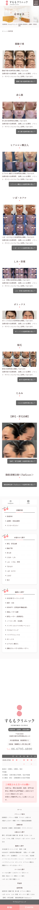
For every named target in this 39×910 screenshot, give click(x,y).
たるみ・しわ (11, 557)
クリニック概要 (13, 817)
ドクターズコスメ (12, 525)
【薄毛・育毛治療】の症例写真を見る (21, 461)
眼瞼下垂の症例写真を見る (25, 81)
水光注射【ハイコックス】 (15, 598)
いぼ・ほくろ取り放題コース (11, 879)
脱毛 (23, 876)
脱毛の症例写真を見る (26, 380)
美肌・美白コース (7, 876)
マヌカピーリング (12, 630)
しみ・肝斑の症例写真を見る (24, 291)
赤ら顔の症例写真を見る (26, 131)
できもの (10, 566)
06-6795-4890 (19, 749)
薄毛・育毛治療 (12, 544)
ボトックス (10, 639)
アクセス (21, 817)
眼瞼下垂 (10, 548)
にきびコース (16, 873)
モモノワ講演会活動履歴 (24, 821)
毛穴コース (25, 873)
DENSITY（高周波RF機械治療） (17, 607)
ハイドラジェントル (13, 635)
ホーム (19, 809)
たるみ (32, 894)
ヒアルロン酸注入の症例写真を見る (22, 184)
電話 (10, 907)
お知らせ (28, 817)
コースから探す (6, 873)
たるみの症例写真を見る (26, 403)
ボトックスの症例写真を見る (24, 331)
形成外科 (10, 516)
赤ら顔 (9, 553)
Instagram (10, 503)
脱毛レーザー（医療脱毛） (15, 616)
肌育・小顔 (10, 603)
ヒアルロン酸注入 (12, 644)
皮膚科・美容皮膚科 (13, 521)
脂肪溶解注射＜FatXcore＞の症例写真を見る (19, 484)
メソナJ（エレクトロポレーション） (19, 625)
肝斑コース (17, 876)
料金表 (19, 883)
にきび (9, 575)
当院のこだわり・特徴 (8, 821)
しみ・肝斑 (14, 894)
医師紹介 (4, 817)
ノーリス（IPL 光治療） (15, 621)
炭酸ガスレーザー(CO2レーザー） (18, 648)
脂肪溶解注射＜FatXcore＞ (23, 898)
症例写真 (4, 891)
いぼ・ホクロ (11, 571)
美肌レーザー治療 (12, 612)
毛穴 (8, 580)
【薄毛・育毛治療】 (8, 898)
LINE (28, 503)
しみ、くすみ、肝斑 (13, 562)
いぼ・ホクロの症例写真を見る (23, 248)
